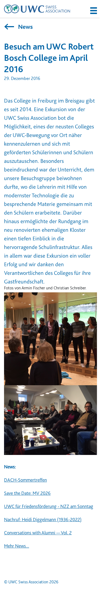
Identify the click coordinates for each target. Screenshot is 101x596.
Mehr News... (16, 546)
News (25, 26)
